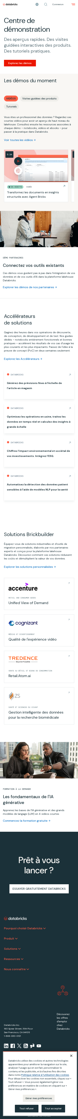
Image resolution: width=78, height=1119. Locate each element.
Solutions (10, 949)
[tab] (11, 98)
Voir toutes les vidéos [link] (18, 140)
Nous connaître (15, 969)
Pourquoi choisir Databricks (23, 928)
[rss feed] (26, 1046)
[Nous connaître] (28, 969)
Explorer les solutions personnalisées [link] (28, 567)
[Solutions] (19, 949)
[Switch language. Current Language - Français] (37, 4)
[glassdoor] (32, 1046)
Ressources (12, 959)
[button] (46, 4)
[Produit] (16, 938)
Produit (9, 938)
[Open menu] (73, 4)
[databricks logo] (15, 918)
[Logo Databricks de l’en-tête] (10, 4)
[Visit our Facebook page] (13, 1046)
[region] (40, 1083)
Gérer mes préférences (38, 1098)
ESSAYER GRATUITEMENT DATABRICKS (39, 889)
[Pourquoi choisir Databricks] (44, 928)
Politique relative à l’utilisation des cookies (45, 1075)
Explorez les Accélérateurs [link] (21, 359)
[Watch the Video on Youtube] (39, 1046)
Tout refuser (26, 1108)
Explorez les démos (20, 63)
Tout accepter (53, 1108)
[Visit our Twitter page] (19, 1046)
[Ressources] (22, 959)
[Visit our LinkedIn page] (6, 1046)
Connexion (57, 4)
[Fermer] (71, 1056)
